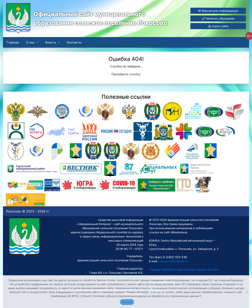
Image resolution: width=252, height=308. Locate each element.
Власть (50, 42)
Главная (12, 42)
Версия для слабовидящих (219, 10)
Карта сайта (219, 26)
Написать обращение (219, 18)
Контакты (74, 42)
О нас (30, 42)
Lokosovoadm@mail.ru (173, 261)
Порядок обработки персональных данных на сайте (184, 269)
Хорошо (127, 302)
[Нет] (247, 292)
